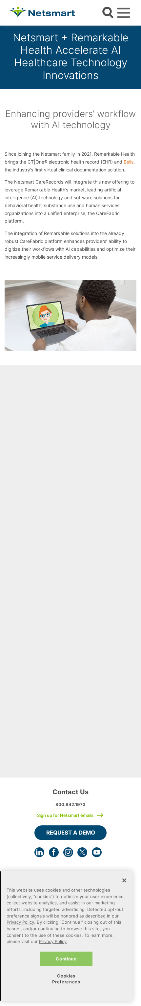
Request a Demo (70, 832)
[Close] (124, 880)
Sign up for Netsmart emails (65, 815)
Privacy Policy (20, 922)
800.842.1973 (70, 804)
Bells (128, 162)
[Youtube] (97, 852)
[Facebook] (54, 852)
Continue (66, 958)
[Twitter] (82, 852)
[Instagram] (68, 852)
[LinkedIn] (39, 852)
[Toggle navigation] (123, 13)
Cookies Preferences (66, 978)
